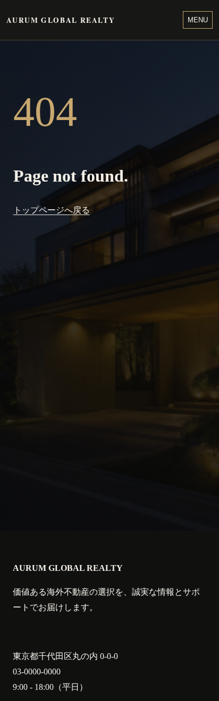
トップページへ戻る (51, 210)
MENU (198, 20)
